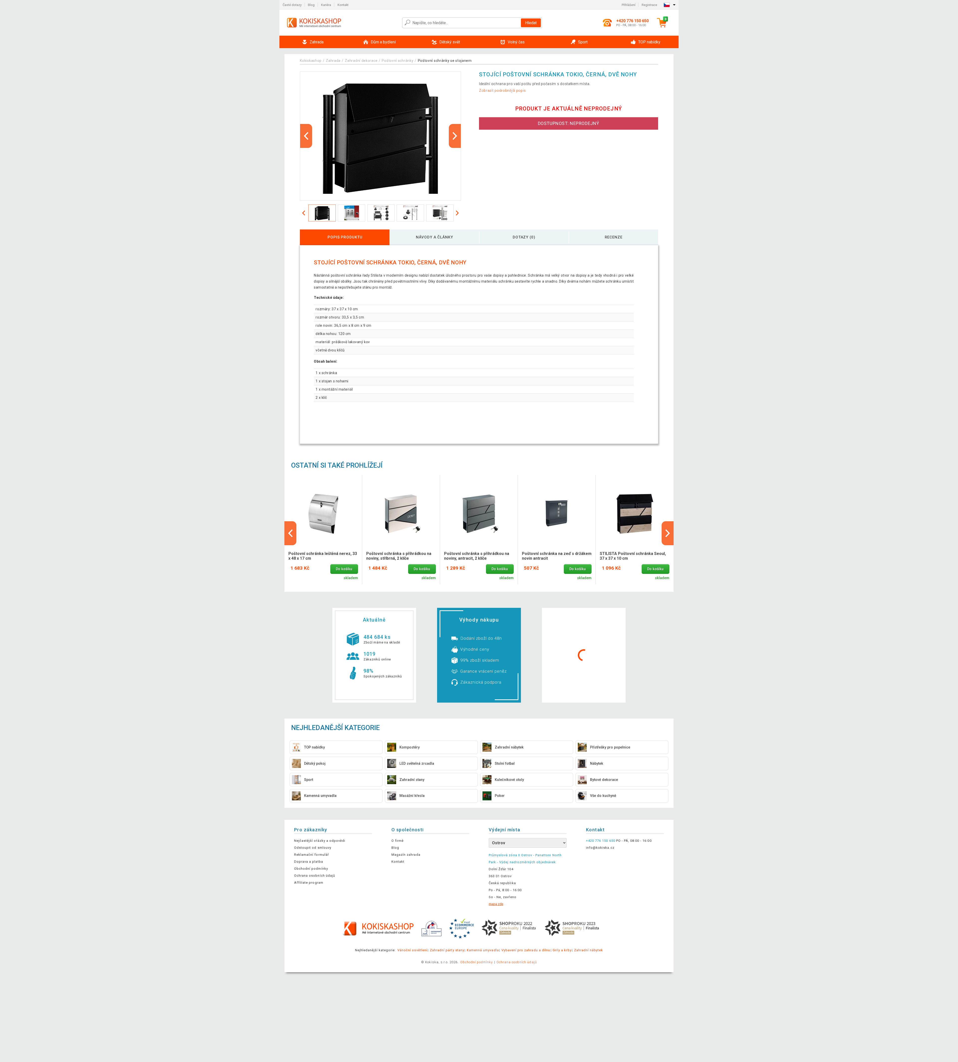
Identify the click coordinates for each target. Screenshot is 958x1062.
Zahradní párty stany (447, 950)
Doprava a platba (308, 861)
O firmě (397, 841)
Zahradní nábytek (588, 950)
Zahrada (333, 61)
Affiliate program (308, 882)
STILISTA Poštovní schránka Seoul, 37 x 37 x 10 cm (633, 556)
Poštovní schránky (397, 61)
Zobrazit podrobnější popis (502, 91)
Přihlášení (628, 5)
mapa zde (496, 904)
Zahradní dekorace (361, 61)
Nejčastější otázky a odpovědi (319, 841)
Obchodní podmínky (311, 868)
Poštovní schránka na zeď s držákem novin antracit (557, 556)
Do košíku (344, 569)
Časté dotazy (292, 5)
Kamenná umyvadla (483, 950)
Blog (311, 5)
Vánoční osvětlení (412, 950)
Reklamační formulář (311, 854)
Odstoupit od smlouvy (312, 848)
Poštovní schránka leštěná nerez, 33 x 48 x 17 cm (322, 556)
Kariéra (326, 5)
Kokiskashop (311, 61)
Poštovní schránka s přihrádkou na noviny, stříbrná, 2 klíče (398, 556)
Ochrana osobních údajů (314, 875)
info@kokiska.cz (600, 848)
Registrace (649, 5)
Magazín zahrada (405, 854)
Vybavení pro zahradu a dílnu (525, 950)
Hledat (531, 22)
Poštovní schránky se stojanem (445, 61)
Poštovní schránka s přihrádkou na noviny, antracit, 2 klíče (476, 556)
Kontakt (343, 5)
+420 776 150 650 (600, 841)
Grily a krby (562, 950)
